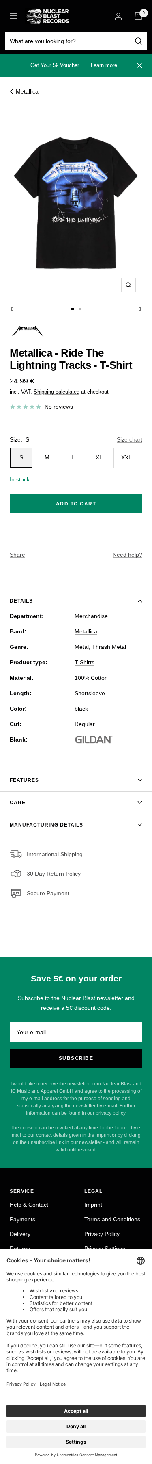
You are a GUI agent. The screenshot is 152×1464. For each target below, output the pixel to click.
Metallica (27, 91)
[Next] (138, 309)
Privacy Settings (104, 1248)
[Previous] (13, 309)
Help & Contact (29, 1204)
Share (17, 554)
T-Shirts (84, 662)
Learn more (104, 65)
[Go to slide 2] (80, 309)
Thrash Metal (109, 647)
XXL (126, 457)
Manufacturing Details (46, 825)
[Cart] (138, 16)
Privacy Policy (102, 1234)
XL (99, 457)
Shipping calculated (56, 392)
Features (24, 780)
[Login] (118, 16)
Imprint (93, 1204)
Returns (20, 1248)
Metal (82, 647)
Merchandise (91, 616)
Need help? (127, 554)
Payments (22, 1219)
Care (18, 802)
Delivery (20, 1234)
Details (21, 601)
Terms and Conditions (112, 1219)
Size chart (129, 439)
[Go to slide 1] (72, 309)
